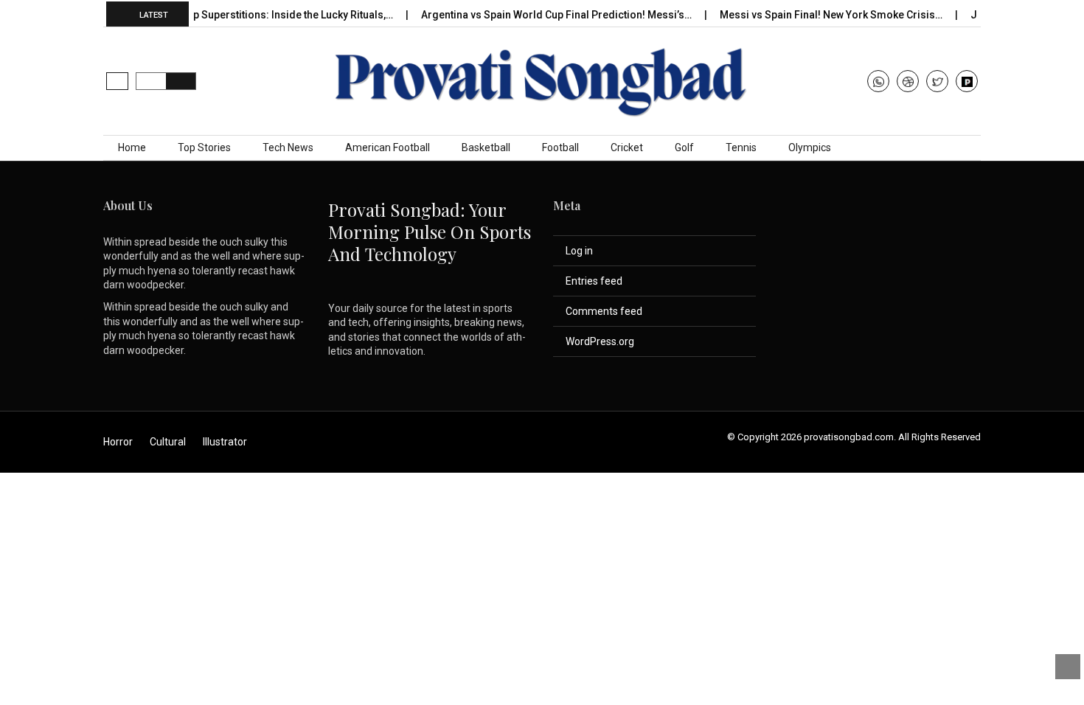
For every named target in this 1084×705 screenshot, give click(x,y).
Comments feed (604, 311)
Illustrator (225, 442)
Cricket (627, 147)
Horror (118, 442)
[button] (117, 81)
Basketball (486, 147)
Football (560, 147)
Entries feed (594, 281)
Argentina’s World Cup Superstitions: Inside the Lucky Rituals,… (232, 15)
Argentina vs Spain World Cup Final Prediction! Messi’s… (546, 15)
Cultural (168, 442)
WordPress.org (600, 341)
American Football (387, 147)
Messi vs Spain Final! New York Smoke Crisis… (821, 15)
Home (132, 147)
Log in (579, 251)
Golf (684, 147)
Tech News (288, 147)
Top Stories (204, 147)
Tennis (741, 147)
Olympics (809, 147)
